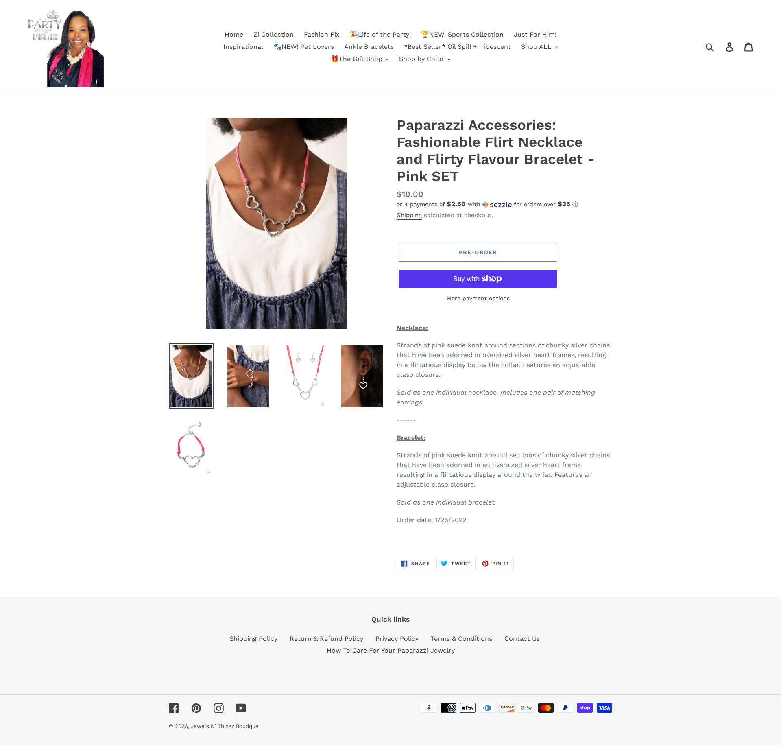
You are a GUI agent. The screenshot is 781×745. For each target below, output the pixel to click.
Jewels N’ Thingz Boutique (225, 726)
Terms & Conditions (461, 638)
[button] (504, 204)
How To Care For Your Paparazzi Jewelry (391, 650)
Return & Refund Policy (326, 638)
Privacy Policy (397, 638)
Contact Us (522, 638)
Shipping (409, 215)
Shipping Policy (253, 638)
